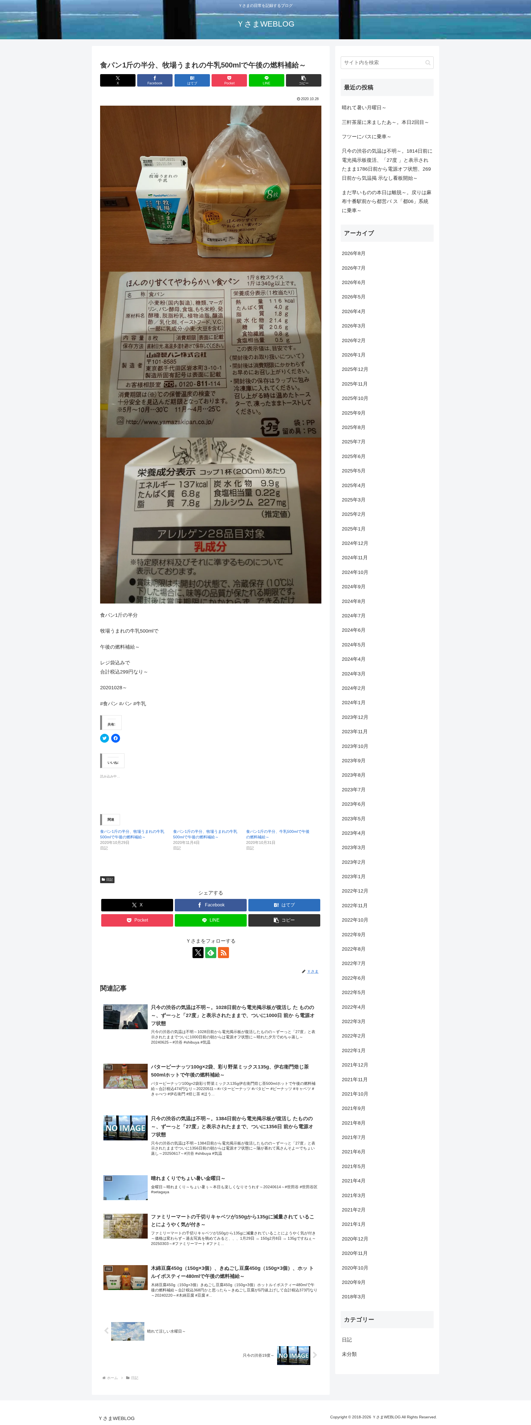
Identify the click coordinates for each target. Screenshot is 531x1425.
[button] (303, 80)
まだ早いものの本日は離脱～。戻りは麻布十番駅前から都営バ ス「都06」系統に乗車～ (386, 201)
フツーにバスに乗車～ (367, 136)
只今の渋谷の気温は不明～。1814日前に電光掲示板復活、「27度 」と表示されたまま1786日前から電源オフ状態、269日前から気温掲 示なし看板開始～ (387, 164)
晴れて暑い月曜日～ (364, 107)
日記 (109, 879)
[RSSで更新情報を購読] (223, 952)
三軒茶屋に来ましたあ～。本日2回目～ (385, 122)
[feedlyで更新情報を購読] (210, 952)
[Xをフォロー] (198, 952)
